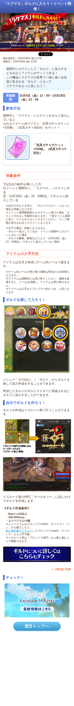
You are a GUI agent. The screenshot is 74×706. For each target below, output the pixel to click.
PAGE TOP (63, 569)
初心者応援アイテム (18, 530)
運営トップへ (37, 626)
